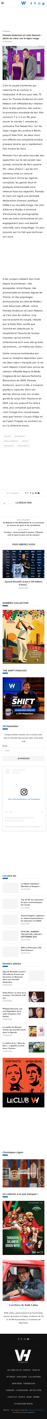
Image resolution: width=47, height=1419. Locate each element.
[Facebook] (31, 4)
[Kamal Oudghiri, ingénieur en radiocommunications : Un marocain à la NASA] (10, 919)
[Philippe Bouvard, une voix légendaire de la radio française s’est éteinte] (36, 1013)
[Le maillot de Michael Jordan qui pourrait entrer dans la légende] (36, 1031)
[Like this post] (27, 493)
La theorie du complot (23, 1173)
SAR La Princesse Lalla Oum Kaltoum (31, 949)
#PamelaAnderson (11, 441)
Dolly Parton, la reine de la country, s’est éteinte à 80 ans (14, 995)
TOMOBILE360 (29, 1384)
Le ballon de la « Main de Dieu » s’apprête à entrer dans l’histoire (14, 1045)
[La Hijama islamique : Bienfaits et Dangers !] (10, 888)
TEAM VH (36, 1370)
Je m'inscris (23, 758)
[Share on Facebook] (30, 493)
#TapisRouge (9, 446)
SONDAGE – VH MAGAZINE (17, 1390)
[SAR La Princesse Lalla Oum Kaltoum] (10, 951)
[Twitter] (35, 4)
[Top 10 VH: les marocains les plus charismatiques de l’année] (10, 903)
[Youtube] (43, 4)
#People (25, 441)
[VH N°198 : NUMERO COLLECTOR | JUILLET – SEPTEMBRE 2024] (10, 935)
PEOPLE (21, 1397)
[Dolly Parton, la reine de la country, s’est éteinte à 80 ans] (36, 997)
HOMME (36, 1397)
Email (5, 746)
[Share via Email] (38, 493)
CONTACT (27, 1370)
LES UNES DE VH (14, 1370)
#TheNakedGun (23, 446)
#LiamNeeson (20, 436)
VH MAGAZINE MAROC (23, 1404)
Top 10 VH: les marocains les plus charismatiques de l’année (32, 902)
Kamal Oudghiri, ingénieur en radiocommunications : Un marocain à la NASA (32, 918)
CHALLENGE (22, 1377)
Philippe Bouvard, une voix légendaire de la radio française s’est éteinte (12, 1013)
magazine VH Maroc (36, 1410)
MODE (29, 1397)
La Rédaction (24, 503)
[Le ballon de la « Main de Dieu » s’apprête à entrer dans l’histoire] (36, 1047)
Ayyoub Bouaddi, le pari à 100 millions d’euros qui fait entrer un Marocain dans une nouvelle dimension (14, 977)
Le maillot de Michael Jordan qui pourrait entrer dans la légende (14, 1029)
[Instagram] (39, 4)
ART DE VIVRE (35, 1390)
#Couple (7, 436)
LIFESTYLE (12, 1397)
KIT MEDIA (11, 1377)
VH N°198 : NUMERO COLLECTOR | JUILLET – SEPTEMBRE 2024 (32, 934)
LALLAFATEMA (34, 1377)
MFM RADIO (17, 1384)
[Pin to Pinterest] (36, 493)
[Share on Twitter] (33, 493)
